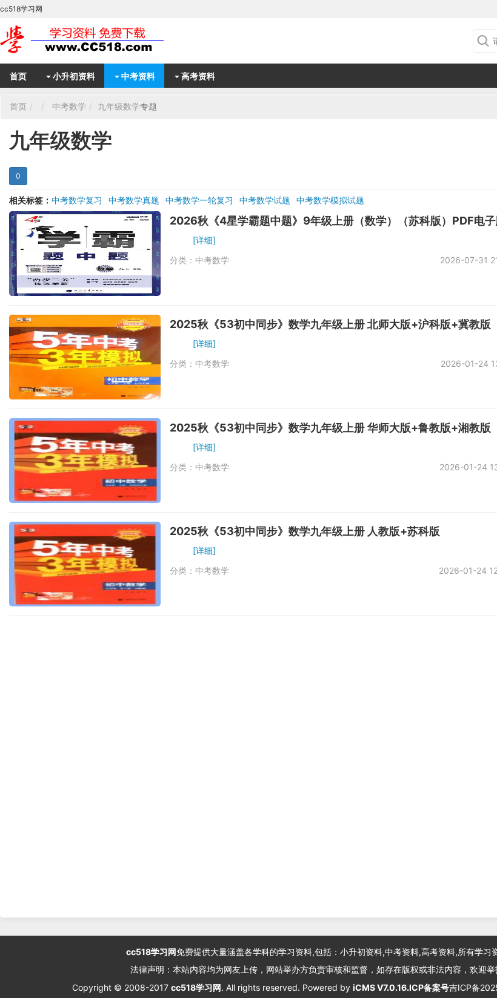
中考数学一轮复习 (199, 200)
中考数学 (69, 106)
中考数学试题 (264, 200)
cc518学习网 (151, 952)
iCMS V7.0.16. (381, 987)
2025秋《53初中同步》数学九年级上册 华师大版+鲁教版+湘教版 (330, 427)
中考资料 (137, 76)
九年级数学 (119, 106)
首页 (18, 76)
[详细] (204, 240)
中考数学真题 (133, 200)
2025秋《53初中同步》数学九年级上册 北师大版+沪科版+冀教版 (330, 324)
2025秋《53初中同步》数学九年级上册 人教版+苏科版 (305, 531)
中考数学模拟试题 (330, 200)
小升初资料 (73, 76)
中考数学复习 (77, 200)
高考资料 (197, 76)
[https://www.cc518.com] (97, 39)
